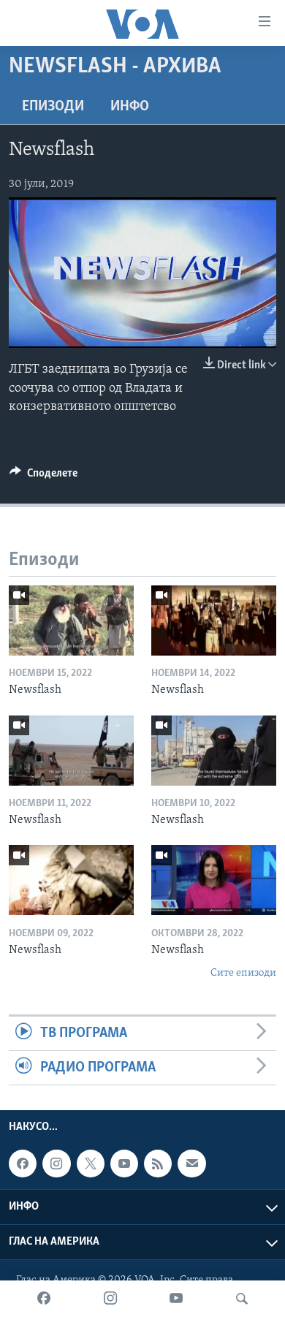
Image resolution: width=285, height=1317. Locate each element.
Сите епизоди (243, 973)
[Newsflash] (71, 620)
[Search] (242, 1298)
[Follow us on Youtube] (124, 1163)
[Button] (43, 476)
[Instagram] (110, 1298)
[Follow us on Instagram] (56, 1163)
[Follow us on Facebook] (23, 1163)
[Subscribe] (191, 1163)
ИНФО (129, 106)
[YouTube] (176, 1298)
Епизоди (53, 106)
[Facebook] (43, 1298)
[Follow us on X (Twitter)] (90, 1163)
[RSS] (158, 1163)
